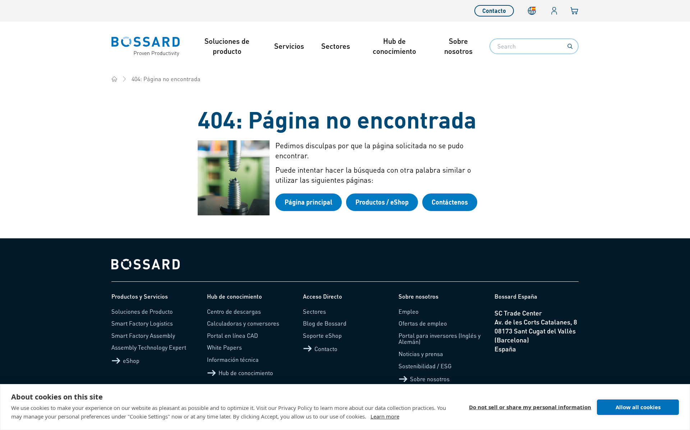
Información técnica (233, 359)
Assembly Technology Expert (148, 347)
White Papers (224, 347)
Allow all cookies (638, 407)
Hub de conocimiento (394, 46)
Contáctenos (450, 202)
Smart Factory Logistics (142, 323)
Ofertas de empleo (423, 323)
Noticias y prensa (421, 353)
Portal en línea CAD (232, 335)
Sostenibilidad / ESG (425, 366)
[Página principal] (114, 79)
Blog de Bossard (324, 323)
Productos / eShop (382, 202)
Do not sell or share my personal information (530, 407)
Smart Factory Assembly (143, 335)
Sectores (335, 46)
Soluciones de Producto (142, 311)
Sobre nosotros (458, 46)
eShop (131, 360)
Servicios (289, 46)
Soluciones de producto (226, 46)
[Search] (570, 46)
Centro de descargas (234, 311)
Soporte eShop (322, 335)
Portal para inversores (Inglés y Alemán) (439, 339)
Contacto (494, 10)
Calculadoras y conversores (243, 323)
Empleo (409, 311)
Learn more (385, 416)
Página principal (308, 202)
